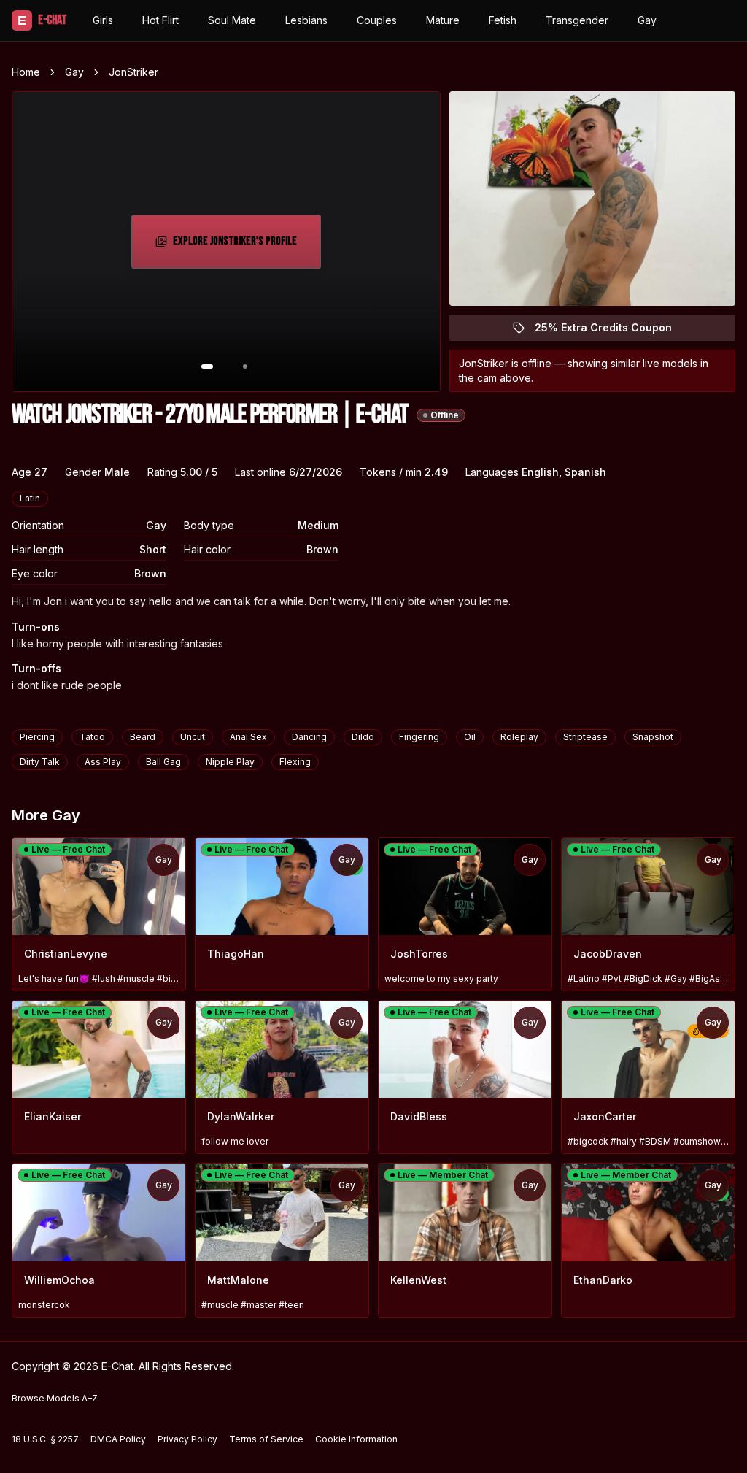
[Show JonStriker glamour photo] (245, 366)
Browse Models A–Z (55, 1398)
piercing (37, 736)
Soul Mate (232, 20)
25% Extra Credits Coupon (612, 331)
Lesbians (306, 20)
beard (142, 736)
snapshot (652, 736)
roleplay (519, 736)
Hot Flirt (160, 20)
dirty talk (40, 761)
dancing (309, 736)
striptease (585, 736)
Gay (647, 20)
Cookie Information (356, 1439)
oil (470, 736)
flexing (295, 761)
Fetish (502, 20)
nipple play (230, 761)
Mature (443, 20)
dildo (363, 736)
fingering (419, 736)
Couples (377, 20)
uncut (192, 736)
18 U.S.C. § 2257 (45, 1439)
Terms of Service (266, 1439)
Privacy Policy (187, 1439)
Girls (103, 20)
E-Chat (42, 20)
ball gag (163, 761)
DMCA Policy (118, 1439)
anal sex (248, 736)
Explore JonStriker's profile (238, 245)
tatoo (92, 736)
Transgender (577, 20)
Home (26, 72)
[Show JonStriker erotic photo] (207, 366)
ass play (103, 761)
